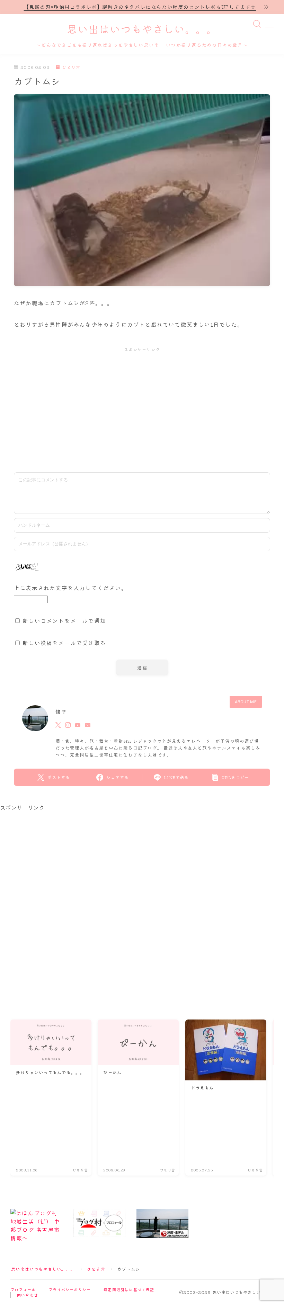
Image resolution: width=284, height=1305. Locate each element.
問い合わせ (27, 1295)
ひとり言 (71, 67)
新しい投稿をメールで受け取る (64, 642)
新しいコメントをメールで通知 (64, 620)
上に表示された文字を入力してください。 (70, 587)
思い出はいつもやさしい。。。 (142, 30)
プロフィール (23, 1289)
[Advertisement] (142, 408)
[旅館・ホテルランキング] (162, 1223)
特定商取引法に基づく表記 (129, 1289)
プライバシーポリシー (69, 1289)
